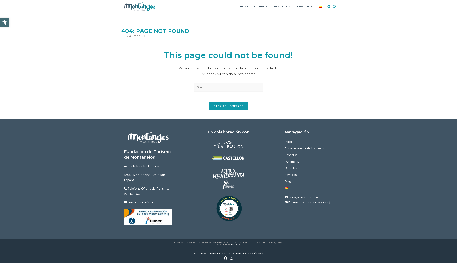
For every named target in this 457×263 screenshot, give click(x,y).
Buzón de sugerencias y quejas (310, 202)
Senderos (291, 155)
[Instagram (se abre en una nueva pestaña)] (231, 258)
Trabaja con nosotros (303, 197)
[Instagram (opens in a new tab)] (334, 6)
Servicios (291, 174)
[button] (4, 22)
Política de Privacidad (249, 254)
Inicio (288, 141)
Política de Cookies (222, 254)
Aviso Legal (201, 254)
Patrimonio (292, 161)
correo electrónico (141, 202)
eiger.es (235, 245)
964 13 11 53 (132, 193)
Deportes (291, 168)
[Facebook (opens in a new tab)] (329, 6)
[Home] (122, 36)
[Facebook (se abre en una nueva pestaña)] (225, 258)
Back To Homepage (228, 106)
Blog (288, 181)
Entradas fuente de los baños (304, 148)
